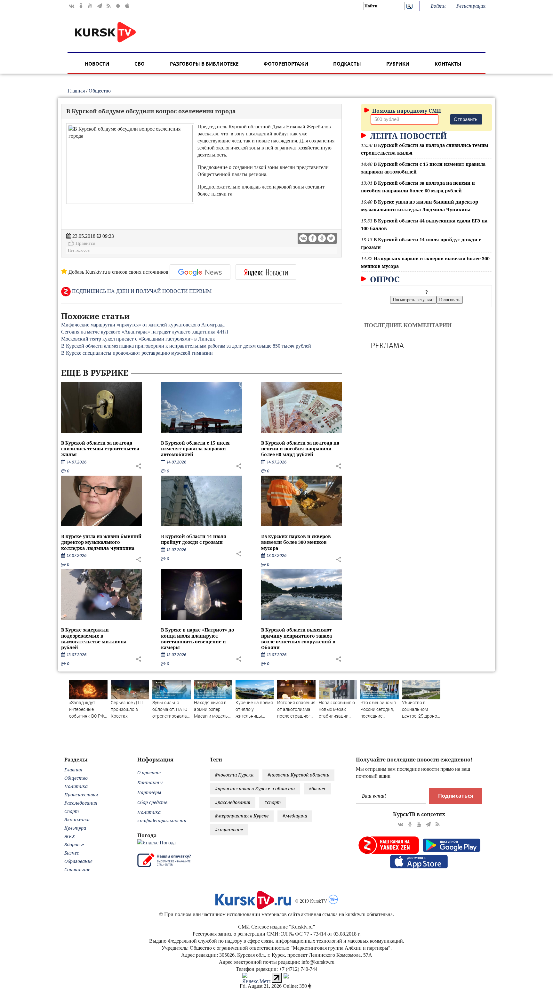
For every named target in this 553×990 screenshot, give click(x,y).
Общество (100, 90)
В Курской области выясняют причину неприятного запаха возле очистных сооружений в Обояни (298, 638)
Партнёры (149, 792)
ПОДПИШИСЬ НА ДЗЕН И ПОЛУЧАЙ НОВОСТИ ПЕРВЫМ (141, 291)
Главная (76, 90)
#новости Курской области (298, 775)
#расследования (232, 802)
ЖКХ (69, 836)
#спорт (272, 802)
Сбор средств (152, 802)
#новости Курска (234, 775)
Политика (76, 786)
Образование (78, 861)
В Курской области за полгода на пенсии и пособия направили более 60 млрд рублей (300, 448)
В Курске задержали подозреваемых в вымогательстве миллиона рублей (93, 638)
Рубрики (397, 63)
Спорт (71, 811)
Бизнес (71, 853)
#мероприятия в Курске (241, 816)
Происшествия (81, 795)
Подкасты (347, 63)
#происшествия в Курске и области (255, 788)
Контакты (448, 63)
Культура (75, 828)
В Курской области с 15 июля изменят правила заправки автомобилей (195, 448)
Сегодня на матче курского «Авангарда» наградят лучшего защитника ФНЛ (144, 331)
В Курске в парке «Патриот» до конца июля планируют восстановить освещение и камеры (197, 638)
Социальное (77, 869)
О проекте (149, 772)
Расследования (80, 803)
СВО (139, 63)
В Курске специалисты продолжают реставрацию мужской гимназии (137, 353)
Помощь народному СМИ (406, 110)
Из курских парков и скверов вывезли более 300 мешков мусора (296, 542)
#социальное (229, 829)
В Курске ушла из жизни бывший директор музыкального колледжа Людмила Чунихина (101, 542)
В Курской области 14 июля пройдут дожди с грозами (193, 539)
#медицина (295, 816)
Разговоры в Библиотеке (204, 63)
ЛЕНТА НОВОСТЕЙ (407, 135)
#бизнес (317, 788)
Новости (97, 63)
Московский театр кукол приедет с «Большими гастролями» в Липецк (138, 339)
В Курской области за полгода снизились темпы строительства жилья (100, 448)
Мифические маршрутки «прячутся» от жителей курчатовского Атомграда (143, 324)
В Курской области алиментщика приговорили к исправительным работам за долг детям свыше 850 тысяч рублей (186, 346)
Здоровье (74, 844)
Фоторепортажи (286, 63)
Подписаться (455, 795)
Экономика (77, 820)
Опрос (384, 279)
